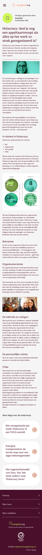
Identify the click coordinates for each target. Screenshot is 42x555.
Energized (18, 18)
